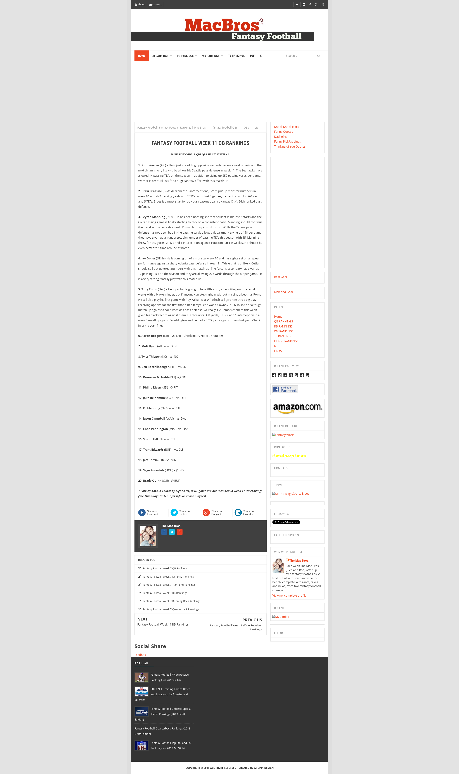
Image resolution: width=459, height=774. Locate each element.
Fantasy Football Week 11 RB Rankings (163, 624)
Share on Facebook (152, 512)
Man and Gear (283, 292)
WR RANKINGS (284, 331)
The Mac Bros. (171, 526)
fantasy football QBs (186, 154)
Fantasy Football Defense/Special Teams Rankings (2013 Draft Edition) (162, 714)
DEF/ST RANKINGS (286, 341)
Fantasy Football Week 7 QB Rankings (165, 568)
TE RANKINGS (283, 336)
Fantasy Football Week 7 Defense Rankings (168, 576)
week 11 (225, 154)
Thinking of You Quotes (290, 146)
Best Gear (280, 277)
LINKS (278, 351)
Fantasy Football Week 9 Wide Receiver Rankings (236, 627)
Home (278, 317)
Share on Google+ (216, 512)
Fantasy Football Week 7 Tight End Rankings (169, 584)
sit (209, 154)
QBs (204, 154)
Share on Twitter (184, 512)
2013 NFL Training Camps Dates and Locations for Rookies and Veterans (162, 694)
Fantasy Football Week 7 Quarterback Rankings (171, 609)
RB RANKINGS (283, 326)
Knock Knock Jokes (286, 127)
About (141, 4)
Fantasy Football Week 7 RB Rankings (165, 593)
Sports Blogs (300, 494)
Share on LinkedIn (248, 512)
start (215, 154)
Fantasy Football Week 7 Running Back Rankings (171, 601)
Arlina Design (264, 768)
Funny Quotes (283, 132)
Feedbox (140, 655)
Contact (157, 4)
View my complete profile (289, 596)
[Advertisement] (229, 93)
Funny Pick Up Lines (287, 141)
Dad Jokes (280, 137)
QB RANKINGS (283, 321)
